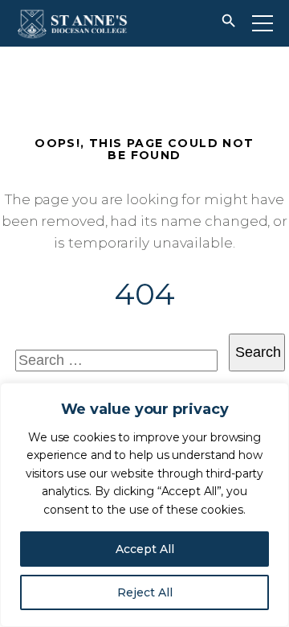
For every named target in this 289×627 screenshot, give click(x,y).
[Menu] (262, 23)
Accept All (145, 549)
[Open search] (229, 23)
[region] (144, 505)
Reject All (145, 592)
